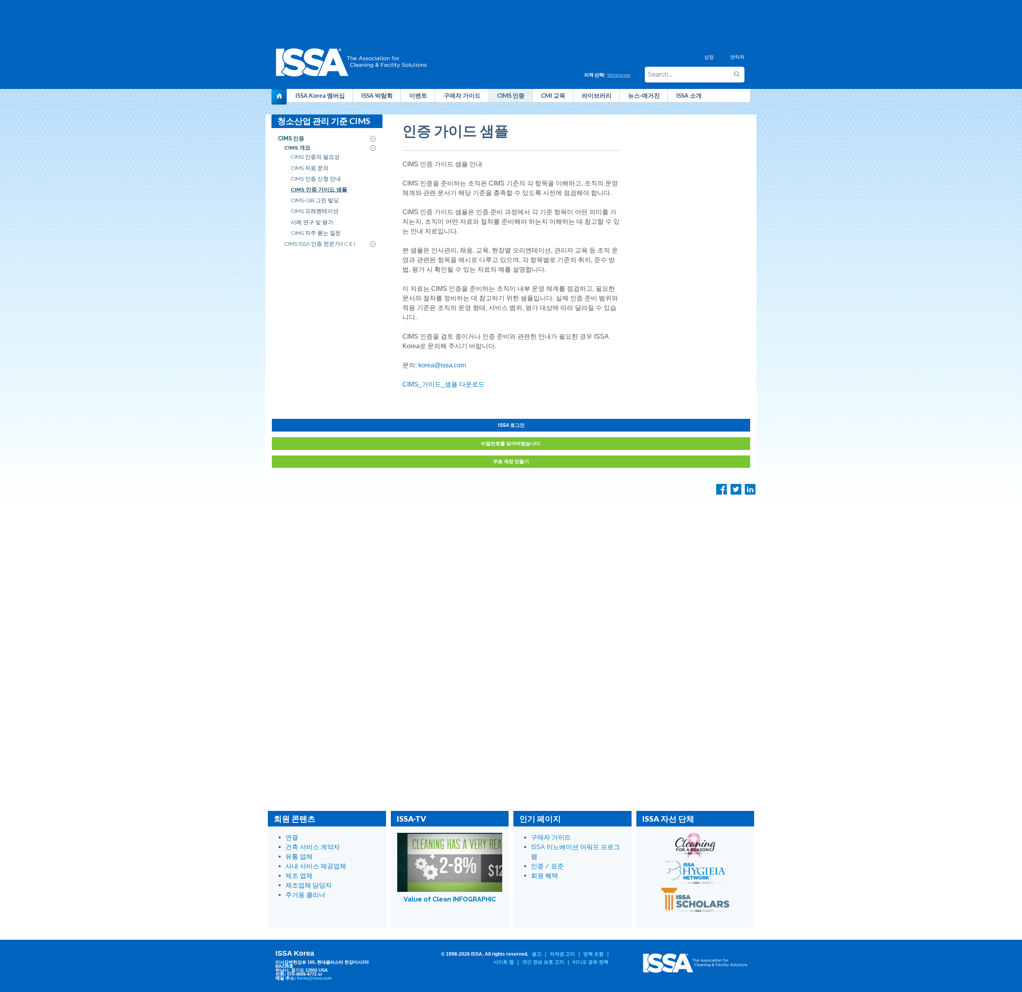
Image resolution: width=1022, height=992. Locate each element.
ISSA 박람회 (377, 95)
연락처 (737, 57)
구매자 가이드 (462, 95)
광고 (536, 954)
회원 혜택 (544, 876)
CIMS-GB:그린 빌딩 (315, 200)
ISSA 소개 (689, 95)
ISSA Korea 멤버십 (320, 95)
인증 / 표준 (547, 866)
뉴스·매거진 (644, 95)
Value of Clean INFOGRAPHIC (450, 899)
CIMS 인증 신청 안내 (316, 179)
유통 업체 (299, 856)
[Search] (737, 75)
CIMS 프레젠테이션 (315, 211)
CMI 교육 (553, 95)
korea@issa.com (442, 365)
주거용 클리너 (305, 895)
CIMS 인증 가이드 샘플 (319, 189)
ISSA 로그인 (511, 425)
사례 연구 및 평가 (312, 222)
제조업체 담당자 (308, 885)
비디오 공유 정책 (590, 962)
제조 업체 (299, 876)
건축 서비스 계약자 (312, 847)
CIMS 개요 (297, 147)
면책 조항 (593, 954)
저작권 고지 (562, 954)
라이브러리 (597, 95)
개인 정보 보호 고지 (543, 962)
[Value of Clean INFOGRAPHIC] (450, 862)
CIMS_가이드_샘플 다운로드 (443, 384)
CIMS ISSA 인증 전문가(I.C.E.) (319, 244)
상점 (709, 57)
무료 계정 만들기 (511, 461)
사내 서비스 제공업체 (315, 866)
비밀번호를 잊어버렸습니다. (511, 443)
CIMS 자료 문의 (310, 168)
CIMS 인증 (511, 95)
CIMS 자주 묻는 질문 (316, 233)
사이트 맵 (503, 962)
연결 (291, 837)
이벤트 (418, 95)
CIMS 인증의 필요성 (315, 157)
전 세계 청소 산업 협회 (282, 98)
